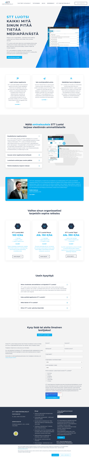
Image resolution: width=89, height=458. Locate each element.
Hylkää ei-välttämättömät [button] (65, 455)
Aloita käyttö (17, 256)
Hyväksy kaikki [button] (55, 455)
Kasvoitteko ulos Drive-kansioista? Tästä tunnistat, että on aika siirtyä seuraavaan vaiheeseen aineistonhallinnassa (44, 431)
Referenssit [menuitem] (50, 3)
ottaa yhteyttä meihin (10, 357)
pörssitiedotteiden (11, 149)
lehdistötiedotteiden (34, 148)
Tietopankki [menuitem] (36, 3)
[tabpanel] (44, 368)
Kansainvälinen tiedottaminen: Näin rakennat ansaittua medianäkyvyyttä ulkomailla (44, 422)
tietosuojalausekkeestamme (23, 448)
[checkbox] (64, 377)
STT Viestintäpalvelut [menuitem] (63, 3)
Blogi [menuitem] (43, 3)
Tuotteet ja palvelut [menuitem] (24, 3)
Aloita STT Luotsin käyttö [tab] (44, 334)
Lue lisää (17, 104)
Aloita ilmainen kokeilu (14, 57)
